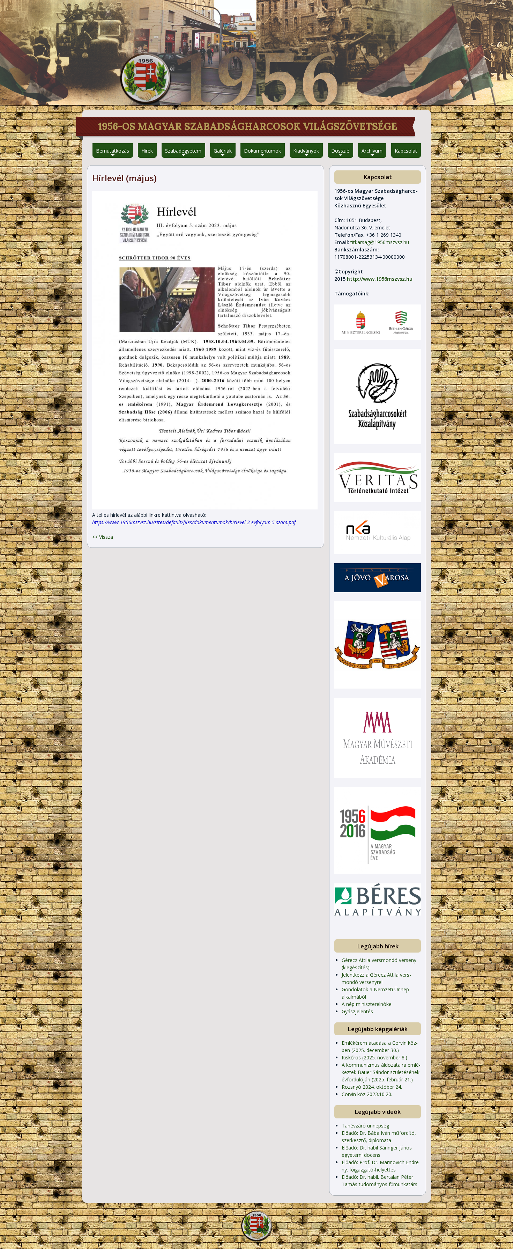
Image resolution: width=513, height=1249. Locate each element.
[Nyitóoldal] (145, 78)
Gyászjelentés (357, 1011)
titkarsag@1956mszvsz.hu (379, 242)
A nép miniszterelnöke (367, 1004)
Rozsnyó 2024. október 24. (372, 1086)
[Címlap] (256, 1226)
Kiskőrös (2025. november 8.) (374, 1057)
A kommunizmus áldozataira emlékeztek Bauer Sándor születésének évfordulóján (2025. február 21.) (381, 1072)
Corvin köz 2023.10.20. (367, 1094)
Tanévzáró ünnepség (365, 1125)
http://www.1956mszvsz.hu (379, 278)
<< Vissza (102, 537)
